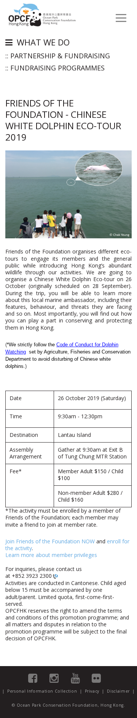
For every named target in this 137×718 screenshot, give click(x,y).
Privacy (92, 691)
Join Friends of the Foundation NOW (50, 541)
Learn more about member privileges (51, 554)
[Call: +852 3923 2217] (55, 576)
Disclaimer (118, 691)
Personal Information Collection (42, 691)
